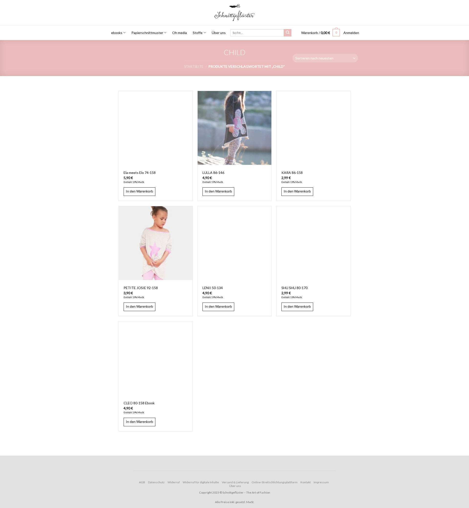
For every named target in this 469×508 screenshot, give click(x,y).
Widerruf (174, 482)
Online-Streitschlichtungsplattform (275, 482)
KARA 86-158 (292, 172)
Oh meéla (179, 33)
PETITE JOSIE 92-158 (141, 288)
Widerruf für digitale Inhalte (201, 482)
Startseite (193, 66)
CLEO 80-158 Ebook (139, 403)
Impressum (321, 482)
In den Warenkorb (139, 191)
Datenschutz (156, 482)
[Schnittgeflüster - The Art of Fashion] (234, 13)
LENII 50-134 (213, 288)
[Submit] (287, 33)
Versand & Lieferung (235, 482)
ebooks (116, 33)
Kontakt (305, 482)
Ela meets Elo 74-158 (140, 172)
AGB (142, 482)
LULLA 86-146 (213, 172)
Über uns (219, 33)
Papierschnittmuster (147, 33)
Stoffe (198, 33)
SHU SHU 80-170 (294, 288)
